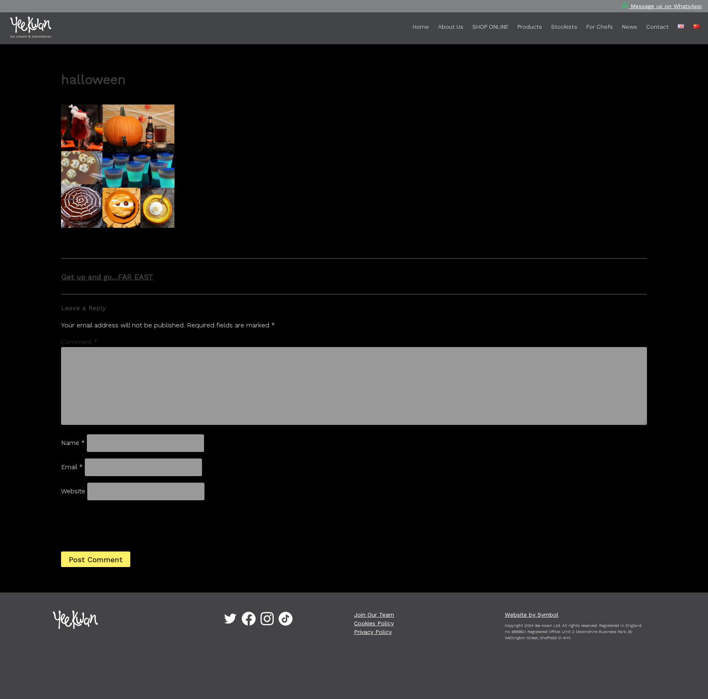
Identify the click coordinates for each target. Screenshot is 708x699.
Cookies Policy (374, 623)
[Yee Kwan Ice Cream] (39, 28)
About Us (450, 26)
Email (72, 467)
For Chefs (599, 26)
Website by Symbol (531, 614)
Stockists (564, 26)
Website (73, 491)
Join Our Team (374, 614)
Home (421, 26)
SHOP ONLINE (490, 26)
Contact (657, 26)
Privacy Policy (373, 632)
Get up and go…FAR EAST (107, 276)
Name (73, 443)
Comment (79, 342)
